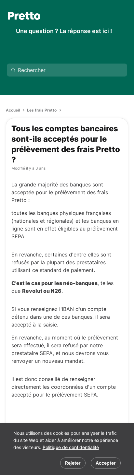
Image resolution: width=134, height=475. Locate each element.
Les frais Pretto (42, 110)
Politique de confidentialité (71, 447)
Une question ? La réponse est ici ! (64, 31)
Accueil (13, 110)
